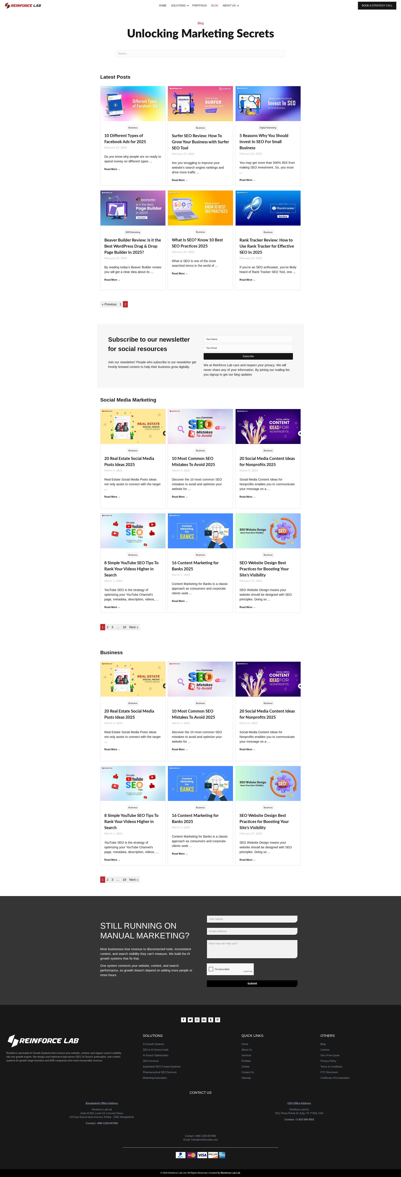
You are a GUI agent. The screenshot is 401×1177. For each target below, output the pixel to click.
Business (132, 127)
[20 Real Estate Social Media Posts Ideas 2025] (132, 426)
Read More (112, 169)
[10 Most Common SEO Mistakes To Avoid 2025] (200, 426)
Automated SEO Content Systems (161, 1066)
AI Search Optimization (155, 1055)
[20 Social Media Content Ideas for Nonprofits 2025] (268, 426)
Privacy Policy (328, 1061)
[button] (248, 356)
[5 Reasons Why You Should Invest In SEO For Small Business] (268, 103)
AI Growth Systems (153, 1044)
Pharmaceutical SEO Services (160, 1072)
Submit (252, 983)
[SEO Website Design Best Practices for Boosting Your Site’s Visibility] (268, 530)
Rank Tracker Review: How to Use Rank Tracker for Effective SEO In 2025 (267, 246)
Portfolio (199, 5)
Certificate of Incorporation (335, 1078)
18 (124, 627)
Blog (214, 5)
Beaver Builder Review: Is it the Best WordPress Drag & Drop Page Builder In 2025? (132, 246)
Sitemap (246, 1078)
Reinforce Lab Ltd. (231, 1173)
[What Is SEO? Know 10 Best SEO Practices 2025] (200, 207)
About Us (229, 5)
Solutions (178, 5)
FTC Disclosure (329, 1072)
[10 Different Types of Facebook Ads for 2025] (132, 103)
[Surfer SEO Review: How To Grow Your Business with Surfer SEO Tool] (200, 103)
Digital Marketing (268, 127)
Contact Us (248, 1072)
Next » (133, 627)
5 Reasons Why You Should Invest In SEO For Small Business (264, 142)
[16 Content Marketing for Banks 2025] (200, 530)
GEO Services (151, 1061)
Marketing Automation (155, 1078)
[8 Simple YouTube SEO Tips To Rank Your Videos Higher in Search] (132, 530)
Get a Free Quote (330, 1055)
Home (163, 5)
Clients (245, 1066)
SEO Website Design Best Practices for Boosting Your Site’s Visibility (264, 569)
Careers (324, 1049)
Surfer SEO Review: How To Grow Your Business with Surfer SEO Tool (200, 142)
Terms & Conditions (331, 1066)
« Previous (109, 304)
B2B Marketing (133, 232)
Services (246, 1055)
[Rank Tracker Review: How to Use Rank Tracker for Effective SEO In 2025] (268, 207)
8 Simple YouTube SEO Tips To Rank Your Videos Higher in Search (131, 569)
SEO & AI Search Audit (155, 1049)
